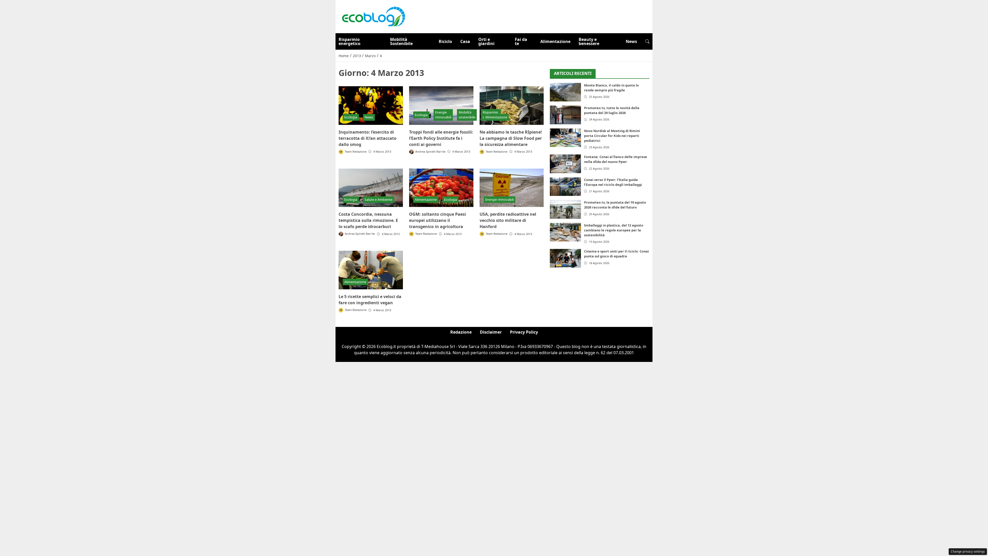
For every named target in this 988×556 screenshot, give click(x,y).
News (631, 41)
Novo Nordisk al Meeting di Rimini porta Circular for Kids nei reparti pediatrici (612, 135)
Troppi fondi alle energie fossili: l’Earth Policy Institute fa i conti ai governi (441, 138)
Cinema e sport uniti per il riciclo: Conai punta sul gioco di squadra (616, 253)
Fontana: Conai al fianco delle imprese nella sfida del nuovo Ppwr (615, 159)
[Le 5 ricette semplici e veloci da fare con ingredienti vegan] (371, 270)
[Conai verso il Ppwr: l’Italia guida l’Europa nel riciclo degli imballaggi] (565, 186)
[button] (647, 41)
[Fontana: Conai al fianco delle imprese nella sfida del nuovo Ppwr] (565, 163)
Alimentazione (555, 41)
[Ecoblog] (373, 16)
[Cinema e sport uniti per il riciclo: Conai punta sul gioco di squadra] (565, 258)
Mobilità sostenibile (467, 114)
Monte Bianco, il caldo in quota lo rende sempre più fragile (611, 87)
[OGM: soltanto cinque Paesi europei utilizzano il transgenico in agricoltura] (441, 188)
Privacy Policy (524, 332)
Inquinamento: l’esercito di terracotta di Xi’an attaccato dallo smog (367, 138)
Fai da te (521, 41)
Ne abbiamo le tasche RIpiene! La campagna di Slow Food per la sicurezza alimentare (511, 138)
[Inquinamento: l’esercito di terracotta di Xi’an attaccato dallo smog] (371, 105)
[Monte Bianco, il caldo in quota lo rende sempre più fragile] (565, 92)
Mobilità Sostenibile (401, 41)
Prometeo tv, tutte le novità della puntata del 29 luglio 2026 (611, 110)
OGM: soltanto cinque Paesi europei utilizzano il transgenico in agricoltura (437, 220)
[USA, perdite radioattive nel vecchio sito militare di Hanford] (512, 188)
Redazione (461, 332)
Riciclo (445, 41)
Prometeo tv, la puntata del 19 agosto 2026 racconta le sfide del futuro (615, 205)
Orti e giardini (486, 41)
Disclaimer (491, 332)
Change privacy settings (968, 551)
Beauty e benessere (589, 41)
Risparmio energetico (349, 41)
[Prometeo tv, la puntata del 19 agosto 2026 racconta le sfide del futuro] (565, 209)
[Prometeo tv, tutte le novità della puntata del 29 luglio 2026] (565, 115)
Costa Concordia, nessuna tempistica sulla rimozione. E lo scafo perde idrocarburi (368, 220)
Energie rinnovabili (443, 114)
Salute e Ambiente (378, 199)
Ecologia (350, 117)
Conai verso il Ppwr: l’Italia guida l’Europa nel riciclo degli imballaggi (613, 182)
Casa (465, 41)
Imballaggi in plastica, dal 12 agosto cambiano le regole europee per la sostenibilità (613, 230)
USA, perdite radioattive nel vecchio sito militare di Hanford (508, 220)
